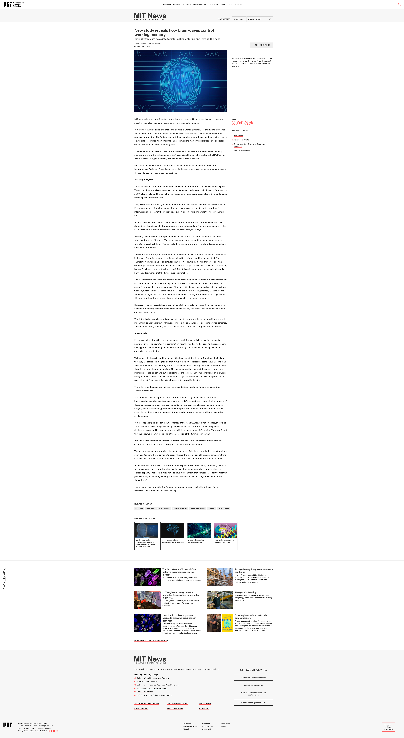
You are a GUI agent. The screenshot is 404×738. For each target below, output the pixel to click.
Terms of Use (205, 703)
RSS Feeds (204, 708)
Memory (211, 509)
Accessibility (29, 731)
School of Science (242, 151)
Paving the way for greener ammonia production (254, 570)
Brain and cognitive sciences (158, 509)
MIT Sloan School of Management (152, 688)
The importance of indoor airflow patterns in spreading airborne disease (179, 572)
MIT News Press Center (177, 703)
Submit (270, 19)
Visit (19, 728)
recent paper (144, 423)
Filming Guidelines (175, 708)
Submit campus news (253, 685)
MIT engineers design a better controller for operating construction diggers (181, 595)
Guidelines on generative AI (253, 702)
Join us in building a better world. (388, 727)
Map (23, 728)
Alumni (230, 4)
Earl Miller (238, 135)
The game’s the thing (245, 592)
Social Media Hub (41, 731)
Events (28, 728)
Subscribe (225, 19)
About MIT (239, 4)
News (223, 4)
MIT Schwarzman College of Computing (154, 695)
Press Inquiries (141, 708)
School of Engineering (147, 681)
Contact (48, 728)
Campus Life (213, 4)
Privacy (20, 731)
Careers (41, 728)
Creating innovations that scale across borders (251, 616)
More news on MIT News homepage (150, 640)
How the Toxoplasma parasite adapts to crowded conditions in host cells (179, 618)
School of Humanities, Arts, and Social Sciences (158, 685)
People (34, 728)
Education (167, 4)
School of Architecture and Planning (153, 678)
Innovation (187, 4)
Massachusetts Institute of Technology (32, 723)
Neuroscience (223, 509)
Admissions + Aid (199, 4)
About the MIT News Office (146, 703)
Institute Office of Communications (203, 669)
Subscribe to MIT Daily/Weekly (253, 670)
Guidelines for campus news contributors (253, 694)
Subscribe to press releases (253, 677)
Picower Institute (241, 140)
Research (176, 4)
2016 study (141, 194)
